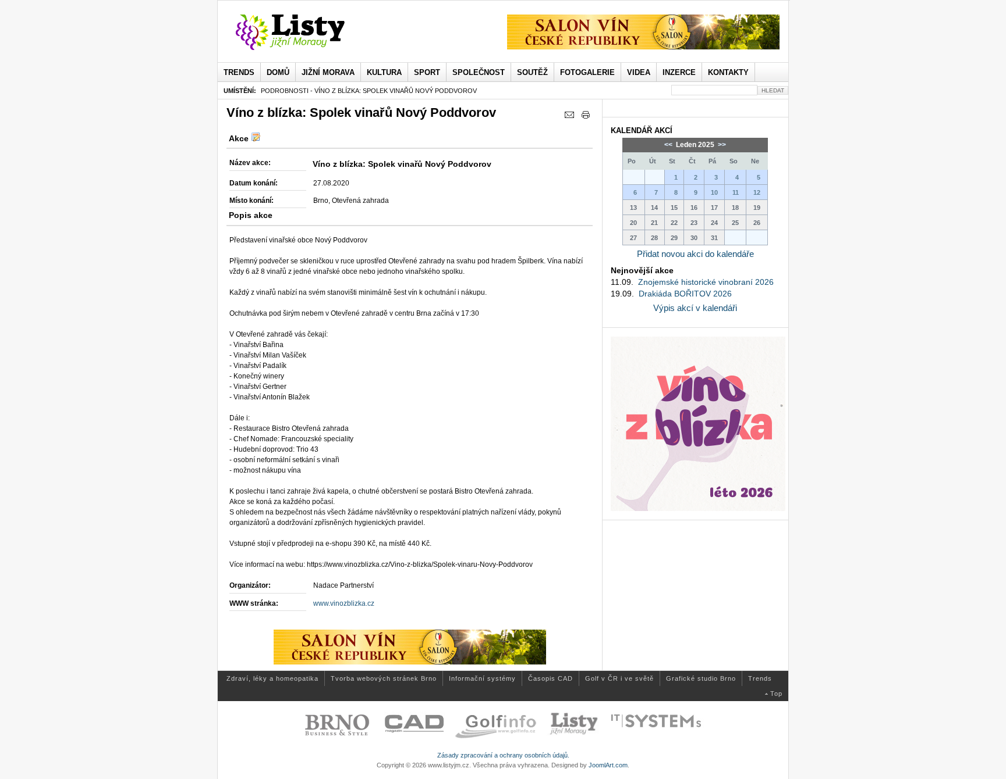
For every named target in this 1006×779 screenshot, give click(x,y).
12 (756, 192)
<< (669, 145)
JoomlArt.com (608, 765)
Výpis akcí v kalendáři (695, 308)
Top (776, 693)
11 (735, 192)
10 (714, 192)
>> (721, 145)
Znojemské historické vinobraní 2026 (706, 282)
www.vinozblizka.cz (343, 603)
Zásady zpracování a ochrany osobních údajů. (503, 755)
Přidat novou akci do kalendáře (695, 254)
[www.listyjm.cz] (303, 33)
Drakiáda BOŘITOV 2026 (685, 293)
